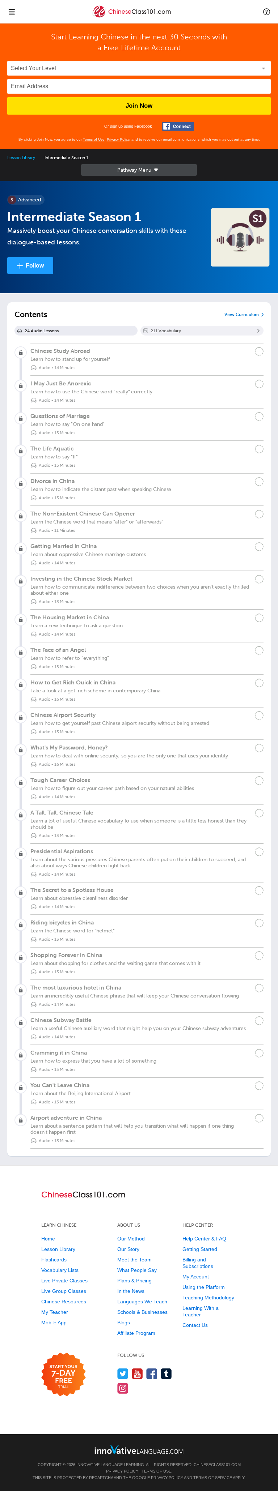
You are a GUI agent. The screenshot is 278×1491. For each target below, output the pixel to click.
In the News (130, 1291)
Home (48, 1239)
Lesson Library (21, 157)
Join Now (139, 105)
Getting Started (199, 1249)
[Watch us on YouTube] (137, 1373)
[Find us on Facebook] (151, 1373)
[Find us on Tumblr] (166, 1373)
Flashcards (54, 1260)
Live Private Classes (64, 1280)
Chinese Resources (63, 1301)
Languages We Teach (142, 1301)
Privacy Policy (118, 139)
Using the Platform (203, 1287)
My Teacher (54, 1312)
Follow (35, 265)
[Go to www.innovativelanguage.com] (139, 1449)
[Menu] (11, 11)
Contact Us (195, 1325)
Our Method (131, 1239)
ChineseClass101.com (217, 1464)
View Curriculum (241, 314)
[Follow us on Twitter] (123, 1373)
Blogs (123, 1322)
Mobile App (54, 1322)
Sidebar (139, 170)
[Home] (132, 17)
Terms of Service (212, 1477)
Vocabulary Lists (60, 1270)
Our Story (128, 1249)
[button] (266, 11)
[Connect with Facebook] (178, 126)
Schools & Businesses (142, 1312)
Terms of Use (94, 139)
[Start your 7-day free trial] (63, 1375)
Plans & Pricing (134, 1280)
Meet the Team (134, 1260)
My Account (195, 1276)
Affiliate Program (136, 1333)
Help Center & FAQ (204, 1239)
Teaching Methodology (208, 1297)
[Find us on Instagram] (123, 1388)
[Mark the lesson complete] (259, 351)
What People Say (137, 1270)
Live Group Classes (63, 1291)
